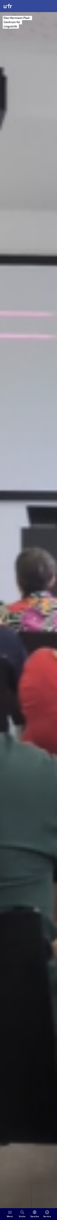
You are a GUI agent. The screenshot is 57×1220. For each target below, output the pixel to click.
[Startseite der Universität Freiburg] (8, 6)
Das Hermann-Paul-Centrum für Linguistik (17, 22)
